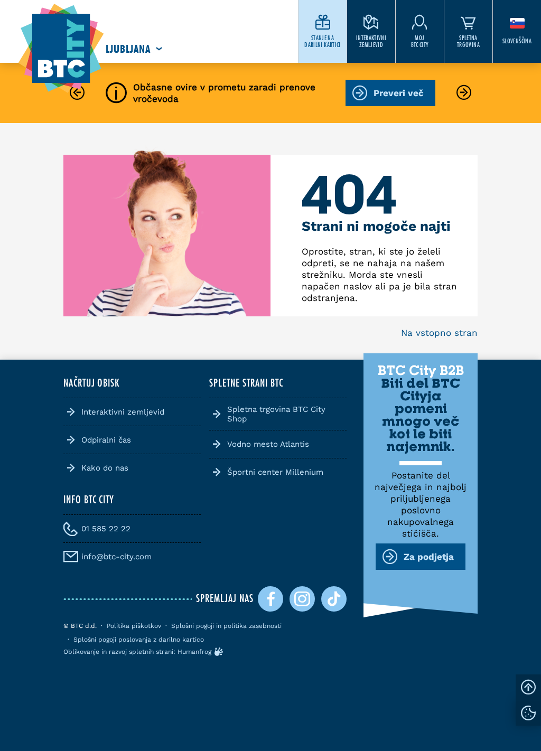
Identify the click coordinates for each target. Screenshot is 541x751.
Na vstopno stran (439, 332)
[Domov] (61, 49)
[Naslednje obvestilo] (463, 93)
